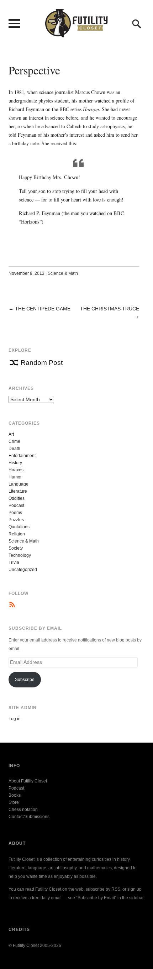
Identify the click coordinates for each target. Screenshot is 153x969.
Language (18, 484)
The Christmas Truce (109, 308)
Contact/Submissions (29, 816)
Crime (14, 441)
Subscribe (25, 679)
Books (15, 795)
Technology (20, 555)
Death (14, 448)
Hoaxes (16, 469)
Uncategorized (23, 569)
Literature (18, 491)
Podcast (16, 505)
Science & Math (63, 273)
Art (11, 434)
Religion (17, 533)
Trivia (14, 562)
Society (16, 548)
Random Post (42, 362)
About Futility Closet (28, 781)
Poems (15, 512)
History (15, 462)
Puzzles (16, 519)
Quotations (19, 526)
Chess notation (23, 809)
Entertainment (22, 455)
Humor (15, 477)
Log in (15, 718)
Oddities (17, 498)
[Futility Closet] (76, 33)
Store (14, 802)
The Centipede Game (42, 308)
